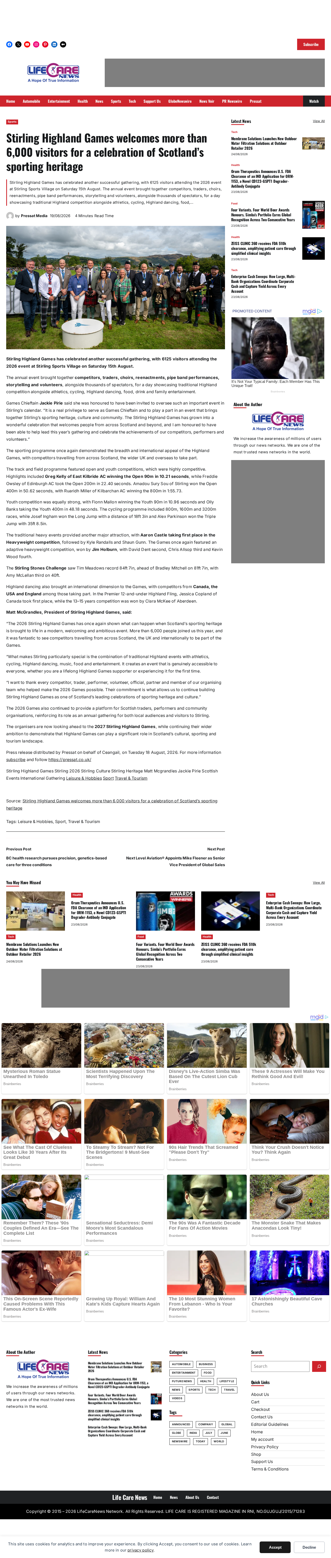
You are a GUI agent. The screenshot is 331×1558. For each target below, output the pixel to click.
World (219, 1441)
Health (235, 165)
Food (234, 203)
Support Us (262, 1461)
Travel (229, 1389)
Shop (256, 1454)
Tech (234, 132)
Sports (12, 121)
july (208, 1433)
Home (257, 1431)
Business (206, 1364)
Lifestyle (227, 1381)
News (176, 1389)
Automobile (181, 1364)
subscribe (15, 759)
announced (181, 1424)
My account (262, 1439)
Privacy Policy (265, 1446)
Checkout (260, 1409)
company (205, 1424)
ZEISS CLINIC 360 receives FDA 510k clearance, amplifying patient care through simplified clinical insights (263, 248)
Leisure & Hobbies (84, 778)
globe (176, 1433)
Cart (255, 1401)
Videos (177, 1398)
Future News (182, 1381)
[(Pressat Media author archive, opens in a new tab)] (10, 218)
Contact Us (262, 1416)
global (227, 1424)
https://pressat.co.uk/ (69, 759)
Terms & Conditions (270, 1469)
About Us (260, 1394)
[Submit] (319, 1366)
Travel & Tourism (131, 778)
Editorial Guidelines (269, 1424)
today (201, 1441)
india (193, 1433)
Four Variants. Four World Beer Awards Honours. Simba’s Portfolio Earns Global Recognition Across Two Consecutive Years (263, 214)
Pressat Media (34, 215)
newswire (179, 1441)
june (224, 1433)
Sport (108, 778)
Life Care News (129, 1497)
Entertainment (183, 1372)
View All (319, 121)
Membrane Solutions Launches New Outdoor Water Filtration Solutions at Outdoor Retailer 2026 (264, 143)
